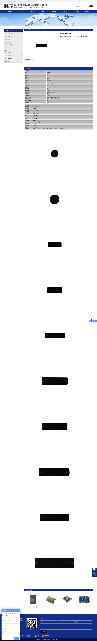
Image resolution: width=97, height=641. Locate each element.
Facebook (31, 635)
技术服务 (54, 11)
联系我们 (87, 11)
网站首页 (10, 11)
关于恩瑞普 (76, 11)
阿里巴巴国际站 (48, 635)
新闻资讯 (65, 11)
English (91, 6)
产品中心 (21, 11)
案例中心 (43, 11)
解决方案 (32, 11)
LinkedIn (39, 635)
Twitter (23, 635)
